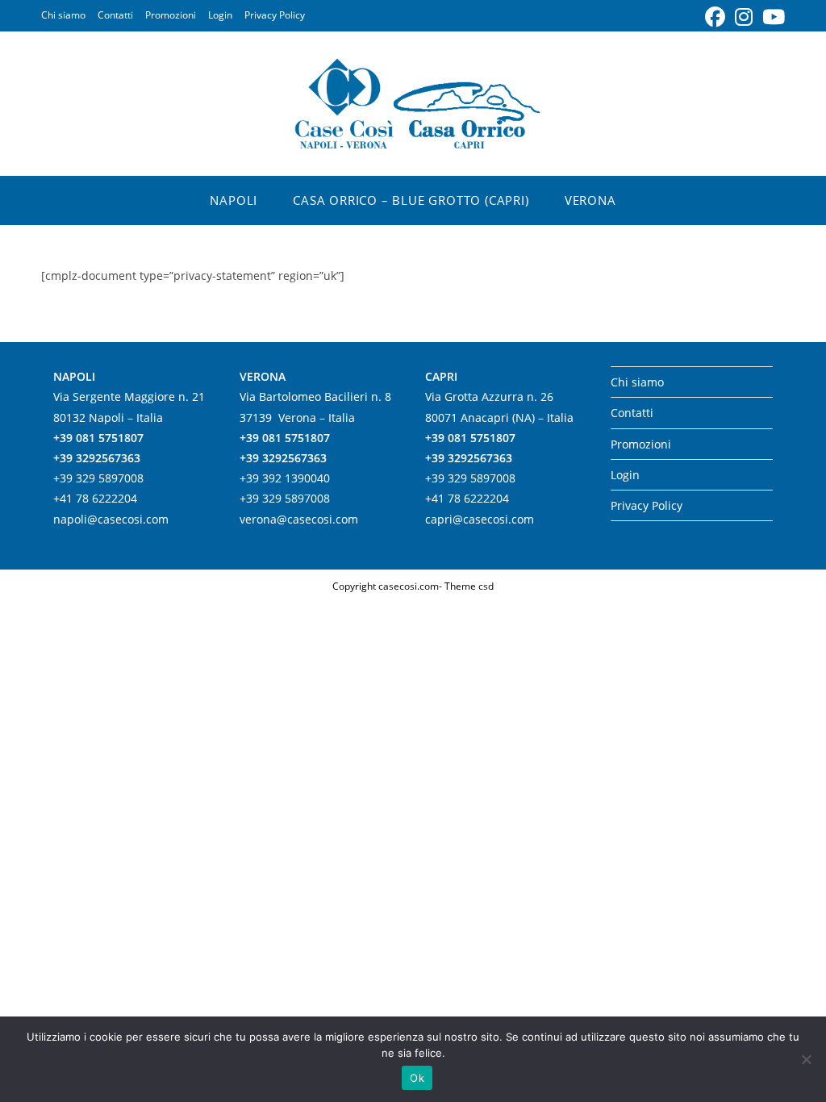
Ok (417, 1077)
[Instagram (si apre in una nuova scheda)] (743, 17)
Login (220, 15)
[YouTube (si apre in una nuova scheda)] (771, 17)
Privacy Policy (274, 15)
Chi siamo (63, 15)
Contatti (115, 15)
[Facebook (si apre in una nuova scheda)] (715, 17)
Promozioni (170, 15)
